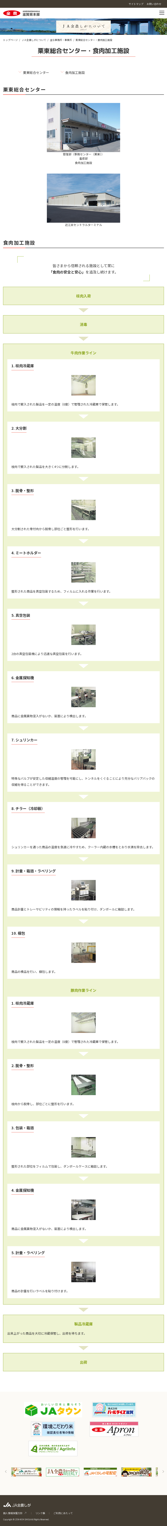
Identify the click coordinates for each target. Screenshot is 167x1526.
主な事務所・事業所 (61, 40)
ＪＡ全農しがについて (34, 40)
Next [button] (163, 1471)
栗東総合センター (36, 72)
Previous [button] (6, 1471)
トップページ (10, 40)
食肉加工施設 (75, 72)
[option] (26, 1472)
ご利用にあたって (63, 1513)
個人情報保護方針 (13, 1513)
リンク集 (40, 1513)
